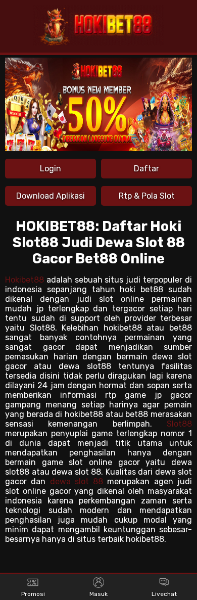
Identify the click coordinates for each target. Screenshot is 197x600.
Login (50, 168)
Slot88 (179, 424)
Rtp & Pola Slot (147, 196)
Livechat (164, 593)
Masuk (98, 593)
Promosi (33, 593)
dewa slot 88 (77, 481)
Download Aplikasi (50, 196)
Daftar (146, 168)
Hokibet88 (24, 280)
